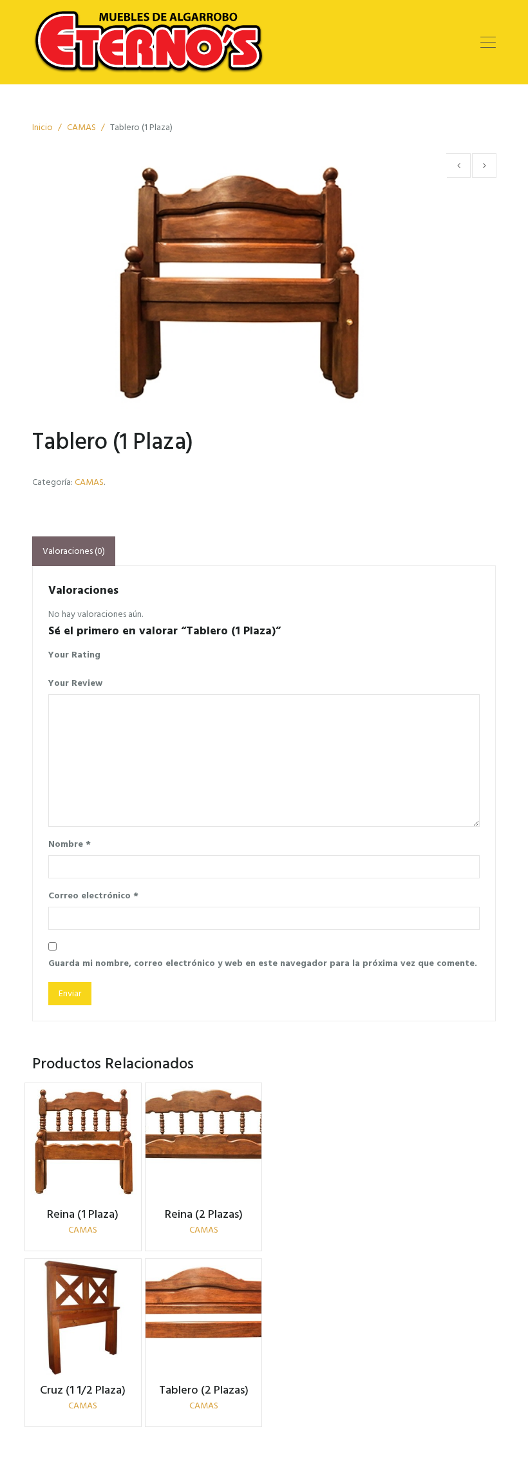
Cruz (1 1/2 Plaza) (83, 1390)
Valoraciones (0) (73, 551)
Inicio (42, 127)
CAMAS (81, 127)
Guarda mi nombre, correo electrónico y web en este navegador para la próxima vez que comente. (262, 963)
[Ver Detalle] (83, 1141)
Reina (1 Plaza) (82, 1214)
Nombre (69, 844)
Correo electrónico (93, 895)
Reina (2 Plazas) (204, 1214)
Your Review (75, 683)
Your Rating (74, 654)
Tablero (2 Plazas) (204, 1390)
